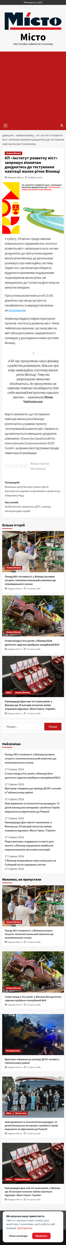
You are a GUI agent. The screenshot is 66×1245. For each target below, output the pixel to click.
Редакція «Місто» (16, 177)
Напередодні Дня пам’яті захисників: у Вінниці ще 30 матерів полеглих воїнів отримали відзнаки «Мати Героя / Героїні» (30, 705)
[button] (5, 125)
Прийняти (41, 1235)
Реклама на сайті (33, 2)
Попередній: (32, 489)
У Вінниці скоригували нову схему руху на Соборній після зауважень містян (30, 862)
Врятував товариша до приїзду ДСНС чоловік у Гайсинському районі (33, 790)
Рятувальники (13, 1050)
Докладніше (24, 1228)
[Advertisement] (33, 86)
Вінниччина (20, 1113)
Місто (33, 37)
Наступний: (28, 507)
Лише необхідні (18, 1235)
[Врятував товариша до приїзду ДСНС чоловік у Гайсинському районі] (33, 1034)
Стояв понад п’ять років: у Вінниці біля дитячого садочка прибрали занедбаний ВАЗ (32, 642)
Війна (8, 692)
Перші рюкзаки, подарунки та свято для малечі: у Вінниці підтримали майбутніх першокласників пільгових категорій (29, 845)
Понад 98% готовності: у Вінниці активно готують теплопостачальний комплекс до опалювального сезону (30, 580)
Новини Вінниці (13, 153)
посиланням (17, 310)
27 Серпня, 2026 (33, 588)
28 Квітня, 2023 (35, 177)
